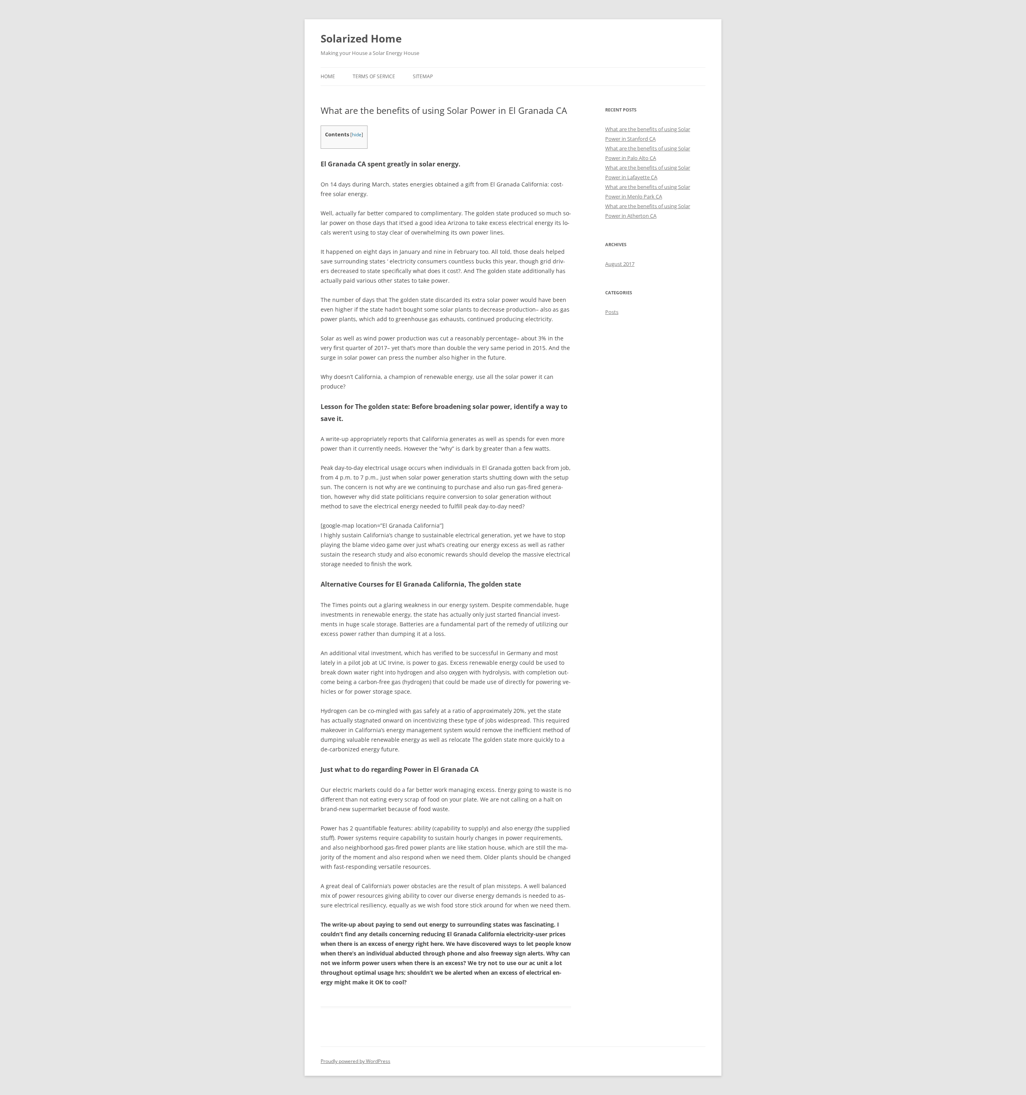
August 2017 (619, 263)
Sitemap (423, 76)
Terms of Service (374, 76)
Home (328, 76)
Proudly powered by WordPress (355, 1061)
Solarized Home (361, 38)
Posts (611, 312)
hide (357, 134)
